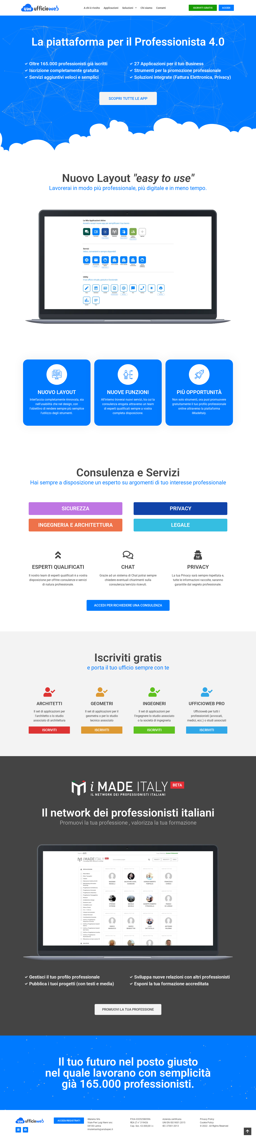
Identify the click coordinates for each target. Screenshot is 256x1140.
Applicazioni (111, 7)
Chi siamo (146, 7)
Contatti (161, 7)
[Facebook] (25, 1129)
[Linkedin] (18, 1129)
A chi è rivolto (92, 7)
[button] (75, 508)
